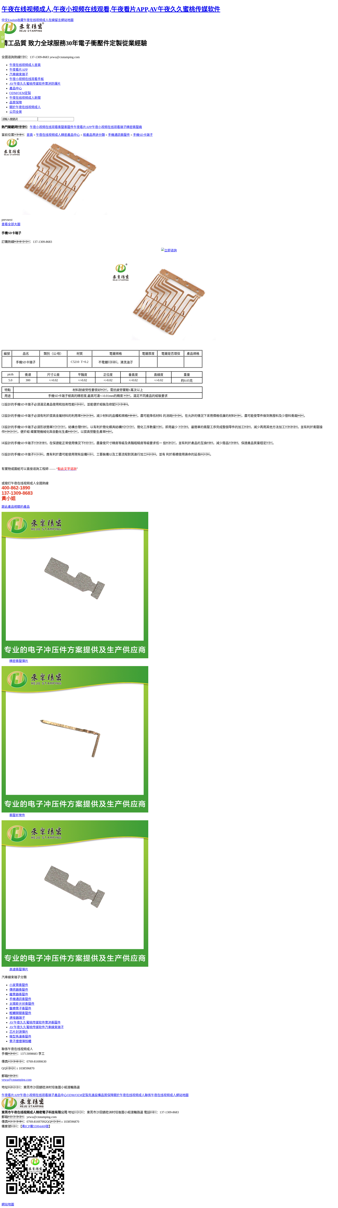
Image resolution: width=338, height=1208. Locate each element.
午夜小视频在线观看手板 (26, 79)
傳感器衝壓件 (18, 989)
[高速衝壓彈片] (75, 965)
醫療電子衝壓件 (20, 1008)
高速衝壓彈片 (18, 969)
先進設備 (94, 1095)
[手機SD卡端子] (60, 214)
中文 (5, 20)
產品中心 (15, 88)
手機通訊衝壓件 (119, 134)
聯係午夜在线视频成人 (160, 1095)
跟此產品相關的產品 (16, 506)
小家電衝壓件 (18, 985)
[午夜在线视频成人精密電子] (23, 33)
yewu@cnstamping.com (16, 1079)
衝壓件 (69, 127)
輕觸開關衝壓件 (20, 1013)
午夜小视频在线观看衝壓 (47, 127)
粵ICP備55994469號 (35, 1126)
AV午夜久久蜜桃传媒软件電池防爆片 (35, 83)
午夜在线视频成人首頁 (25, 65)
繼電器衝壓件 (18, 994)
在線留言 (55, 20)
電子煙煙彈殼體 (20, 1041)
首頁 (30, 134)
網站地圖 (67, 20)
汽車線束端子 (18, 74)
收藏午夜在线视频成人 (33, 20)
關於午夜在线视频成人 (25, 107)
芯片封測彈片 (18, 1031)
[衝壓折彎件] (75, 811)
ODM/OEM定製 (20, 93)
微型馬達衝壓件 (20, 1036)
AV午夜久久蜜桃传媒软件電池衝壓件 (35, 1022)
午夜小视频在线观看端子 (109, 127)
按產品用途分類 (94, 134)
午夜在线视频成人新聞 (25, 97)
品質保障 (15, 102)
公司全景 (15, 111)
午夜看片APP (18, 69)
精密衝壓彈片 (18, 661)
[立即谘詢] (169, 250)
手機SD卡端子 (143, 134)
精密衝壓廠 (134, 127)
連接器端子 (17, 1017)
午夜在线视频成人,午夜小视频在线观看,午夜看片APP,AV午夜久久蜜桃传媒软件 (111, 9)
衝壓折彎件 (17, 815)
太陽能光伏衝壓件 (21, 1003)
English (12, 20)
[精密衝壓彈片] (75, 657)
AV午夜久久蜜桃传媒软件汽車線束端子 (36, 1027)
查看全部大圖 (11, 224)
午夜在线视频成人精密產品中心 (58, 134)
